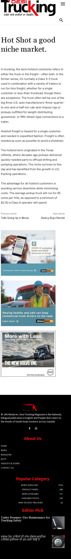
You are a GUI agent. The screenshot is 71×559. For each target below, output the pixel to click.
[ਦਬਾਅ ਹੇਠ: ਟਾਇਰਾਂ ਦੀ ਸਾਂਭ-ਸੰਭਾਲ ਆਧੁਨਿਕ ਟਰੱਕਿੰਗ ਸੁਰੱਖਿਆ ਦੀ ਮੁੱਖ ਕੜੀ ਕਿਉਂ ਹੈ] (58, 541)
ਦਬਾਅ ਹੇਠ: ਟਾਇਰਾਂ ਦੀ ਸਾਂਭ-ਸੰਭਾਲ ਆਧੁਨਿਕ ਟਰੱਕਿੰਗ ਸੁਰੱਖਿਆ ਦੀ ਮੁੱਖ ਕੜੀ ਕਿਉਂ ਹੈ (23, 538)
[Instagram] (36, 428)
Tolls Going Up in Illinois (15, 218)
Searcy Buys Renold (53, 218)
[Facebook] (29, 428)
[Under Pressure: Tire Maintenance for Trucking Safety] (58, 522)
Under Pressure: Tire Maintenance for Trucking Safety (25, 519)
